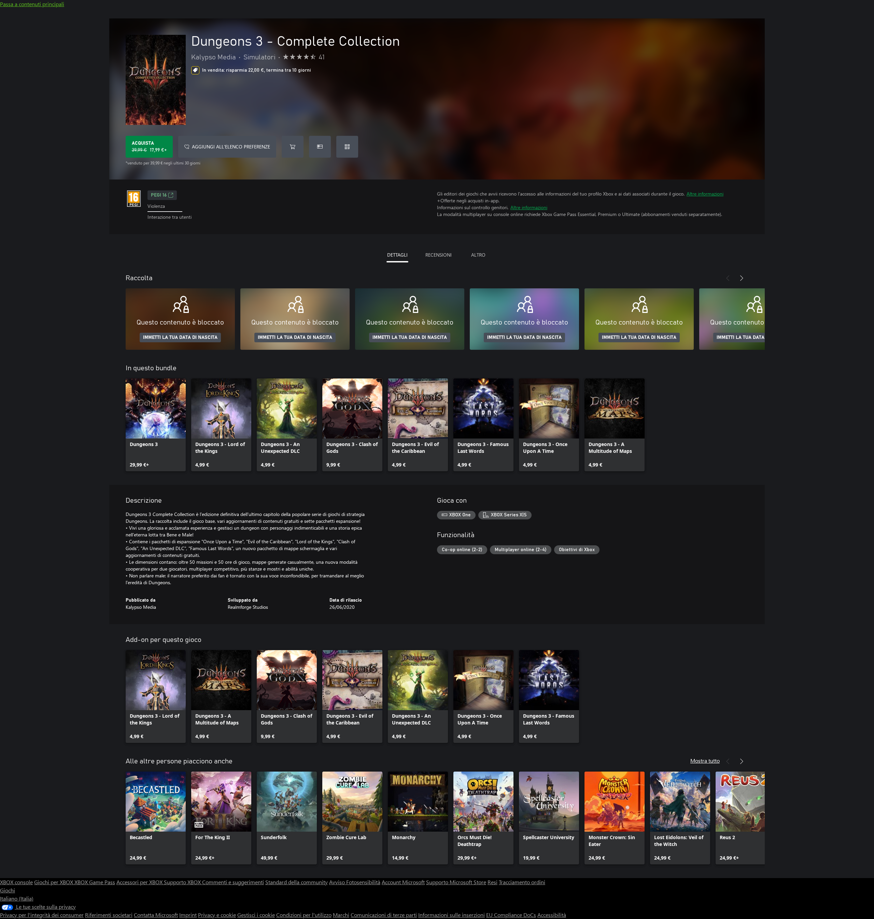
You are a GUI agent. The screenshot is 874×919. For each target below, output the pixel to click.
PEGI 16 (159, 195)
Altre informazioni (705, 193)
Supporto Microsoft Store (456, 882)
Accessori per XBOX (140, 882)
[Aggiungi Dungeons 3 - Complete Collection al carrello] (293, 147)
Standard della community (296, 882)
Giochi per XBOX (54, 882)
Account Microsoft (403, 882)
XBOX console (16, 882)
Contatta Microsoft (156, 914)
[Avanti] (741, 278)
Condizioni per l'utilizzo (304, 914)
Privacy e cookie (217, 914)
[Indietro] (728, 278)
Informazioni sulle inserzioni (451, 914)
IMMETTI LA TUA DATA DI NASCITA (180, 337)
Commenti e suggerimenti (233, 882)
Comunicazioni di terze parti (384, 914)
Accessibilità (551, 914)
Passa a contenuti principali (32, 4)
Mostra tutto (705, 760)
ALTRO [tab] (478, 255)
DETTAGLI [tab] (397, 255)
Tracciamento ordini (522, 882)
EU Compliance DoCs (511, 914)
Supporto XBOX (183, 882)
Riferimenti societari (108, 914)
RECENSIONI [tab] (438, 255)
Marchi (341, 914)
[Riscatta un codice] (347, 147)
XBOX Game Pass (94, 882)
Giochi (7, 890)
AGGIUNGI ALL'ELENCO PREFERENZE (231, 146)
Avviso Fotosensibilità (354, 882)
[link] (156, 424)
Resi (492, 882)
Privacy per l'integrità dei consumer (42, 914)
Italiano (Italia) (16, 898)
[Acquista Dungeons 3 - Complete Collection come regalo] (320, 147)
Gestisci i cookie (256, 914)
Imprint (188, 914)
